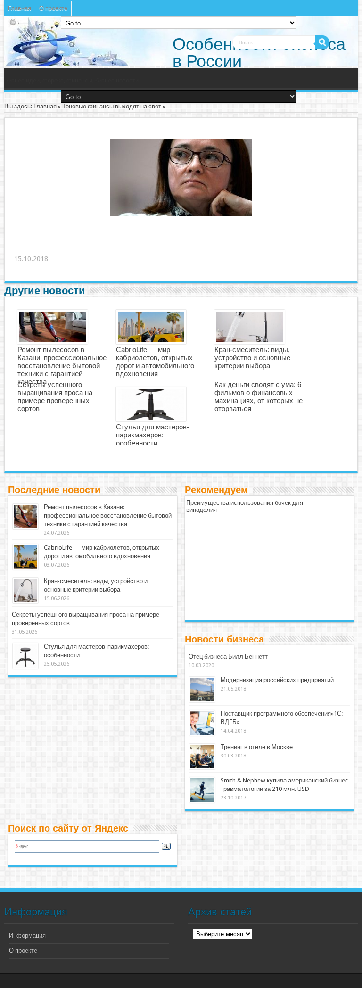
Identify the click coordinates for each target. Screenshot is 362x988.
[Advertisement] (160, 247)
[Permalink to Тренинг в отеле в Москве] (202, 756)
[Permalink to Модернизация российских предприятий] (202, 689)
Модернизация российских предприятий (277, 679)
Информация (27, 935)
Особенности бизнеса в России (259, 52)
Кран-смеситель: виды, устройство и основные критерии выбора (252, 358)
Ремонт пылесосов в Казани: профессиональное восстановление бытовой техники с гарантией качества (62, 366)
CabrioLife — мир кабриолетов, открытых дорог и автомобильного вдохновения (155, 362)
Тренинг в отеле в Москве (257, 746)
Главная (19, 8)
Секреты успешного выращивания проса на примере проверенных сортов (54, 396)
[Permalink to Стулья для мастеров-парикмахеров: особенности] (25, 656)
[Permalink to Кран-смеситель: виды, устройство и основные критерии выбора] (25, 590)
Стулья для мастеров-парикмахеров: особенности (152, 435)
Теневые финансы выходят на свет (111, 106)
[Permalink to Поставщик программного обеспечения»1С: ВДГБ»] (202, 723)
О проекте (53, 8)
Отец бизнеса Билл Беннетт (228, 656)
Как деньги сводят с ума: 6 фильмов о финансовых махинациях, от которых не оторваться (258, 396)
